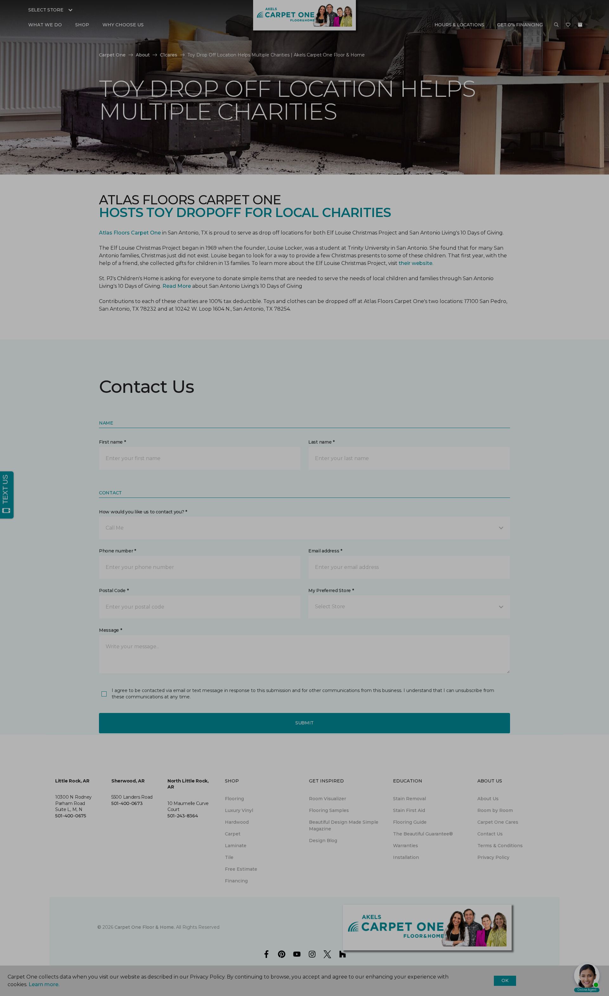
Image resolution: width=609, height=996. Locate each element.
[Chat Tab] (304, 498)
